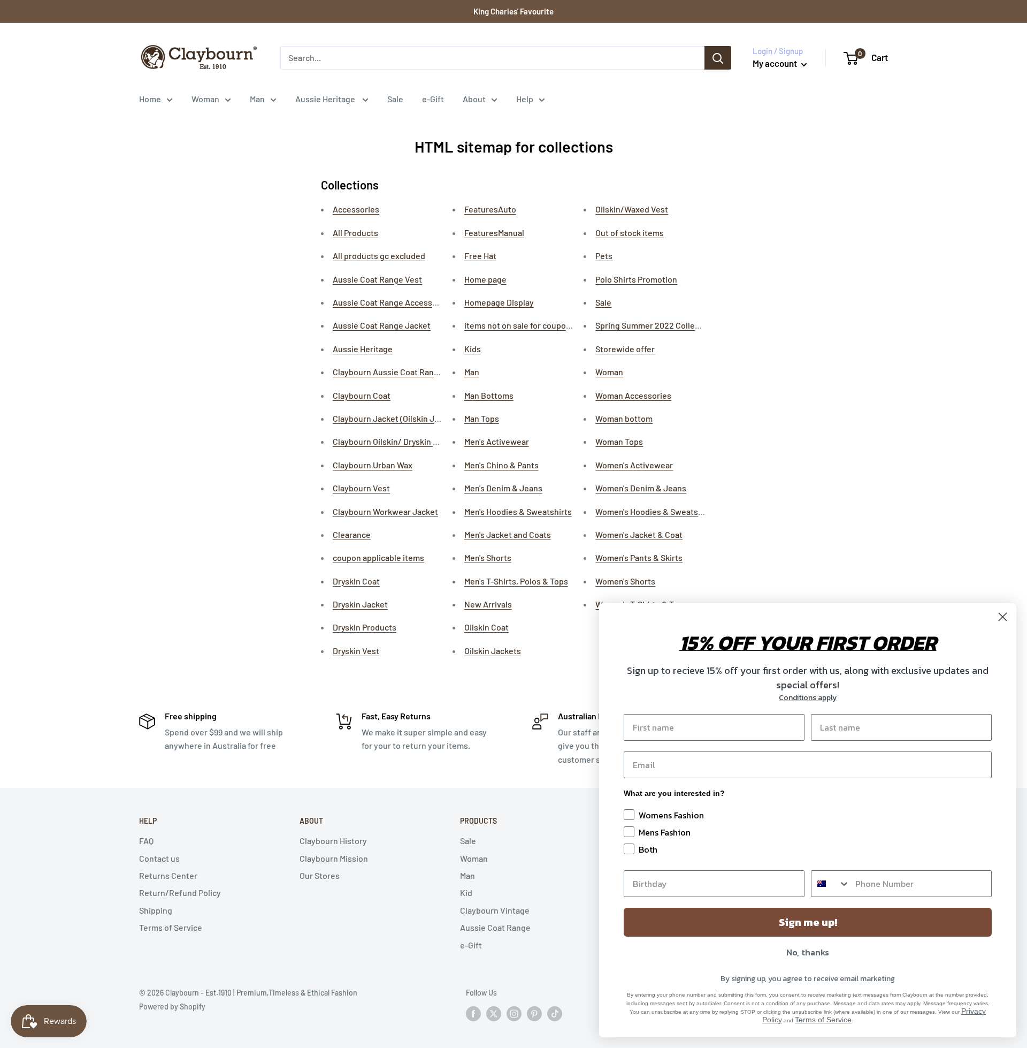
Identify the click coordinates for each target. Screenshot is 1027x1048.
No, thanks (807, 952)
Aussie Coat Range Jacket (382, 325)
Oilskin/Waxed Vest (631, 209)
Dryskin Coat (356, 581)
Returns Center (168, 875)
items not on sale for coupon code (527, 325)
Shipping (155, 910)
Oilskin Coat (486, 627)
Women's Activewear (634, 465)
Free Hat (480, 255)
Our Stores (320, 875)
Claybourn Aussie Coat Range (388, 372)
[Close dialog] (1002, 616)
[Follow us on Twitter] (493, 1013)
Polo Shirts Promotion (636, 279)
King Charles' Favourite (513, 11)
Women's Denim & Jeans (640, 488)
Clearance (352, 534)
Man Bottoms (489, 395)
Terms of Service (170, 927)
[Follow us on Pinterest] (534, 1013)
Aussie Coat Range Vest (377, 279)
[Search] (717, 58)
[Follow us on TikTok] (554, 1013)
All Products (355, 232)
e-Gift (433, 99)
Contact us (159, 858)
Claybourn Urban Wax (372, 465)
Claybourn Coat (361, 395)
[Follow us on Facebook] (473, 1013)
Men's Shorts (487, 557)
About (474, 99)
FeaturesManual (494, 232)
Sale (395, 99)
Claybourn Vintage (495, 910)
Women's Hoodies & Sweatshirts (655, 511)
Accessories (356, 209)
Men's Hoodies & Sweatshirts (518, 511)
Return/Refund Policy (180, 892)
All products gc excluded (379, 255)
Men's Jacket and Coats (507, 534)
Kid (466, 892)
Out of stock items (629, 232)
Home (150, 99)
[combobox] (830, 884)
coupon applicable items (378, 557)
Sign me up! (808, 922)
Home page (485, 279)
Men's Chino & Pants (501, 465)
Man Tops (481, 418)
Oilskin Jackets (492, 650)
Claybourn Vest (361, 488)
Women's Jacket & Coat (639, 534)
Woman (205, 99)
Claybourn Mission (334, 858)
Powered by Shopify (172, 1006)
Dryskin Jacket (360, 604)
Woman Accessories (633, 395)
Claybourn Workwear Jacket (385, 511)
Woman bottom (624, 418)
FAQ (146, 841)
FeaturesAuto (490, 209)
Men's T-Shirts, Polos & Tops (516, 581)
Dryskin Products (364, 627)
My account (776, 63)
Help (524, 99)
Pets (603, 255)
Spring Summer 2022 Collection (654, 325)
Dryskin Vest (356, 650)
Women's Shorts (625, 581)
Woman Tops (619, 441)
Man (257, 99)
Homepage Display (499, 302)
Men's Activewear (496, 441)
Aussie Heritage (326, 99)
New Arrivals (488, 604)
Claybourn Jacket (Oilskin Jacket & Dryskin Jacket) (427, 418)
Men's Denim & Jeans (503, 488)
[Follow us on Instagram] (514, 1013)
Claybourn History (333, 841)
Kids (472, 349)
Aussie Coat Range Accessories (392, 302)
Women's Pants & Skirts (639, 557)
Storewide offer (625, 349)
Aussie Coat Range (495, 927)
